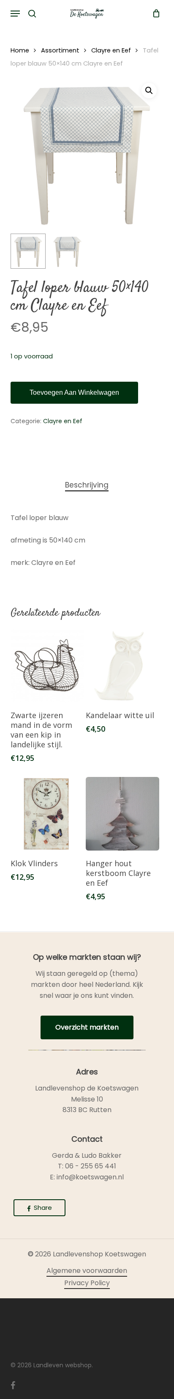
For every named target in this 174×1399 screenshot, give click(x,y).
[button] (15, 13)
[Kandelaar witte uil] (122, 665)
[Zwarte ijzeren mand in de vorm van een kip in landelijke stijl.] (47, 665)
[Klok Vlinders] (47, 814)
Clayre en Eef (111, 50)
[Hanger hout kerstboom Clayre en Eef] (122, 814)
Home (20, 50)
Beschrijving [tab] (87, 485)
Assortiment (60, 50)
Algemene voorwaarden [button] (86, 1270)
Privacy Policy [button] (87, 1283)
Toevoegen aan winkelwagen (74, 392)
